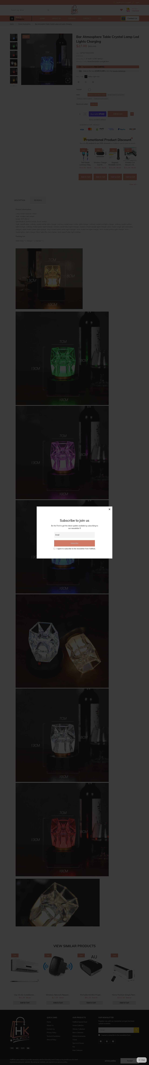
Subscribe (74, 543)
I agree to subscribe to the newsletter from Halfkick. (76, 549)
